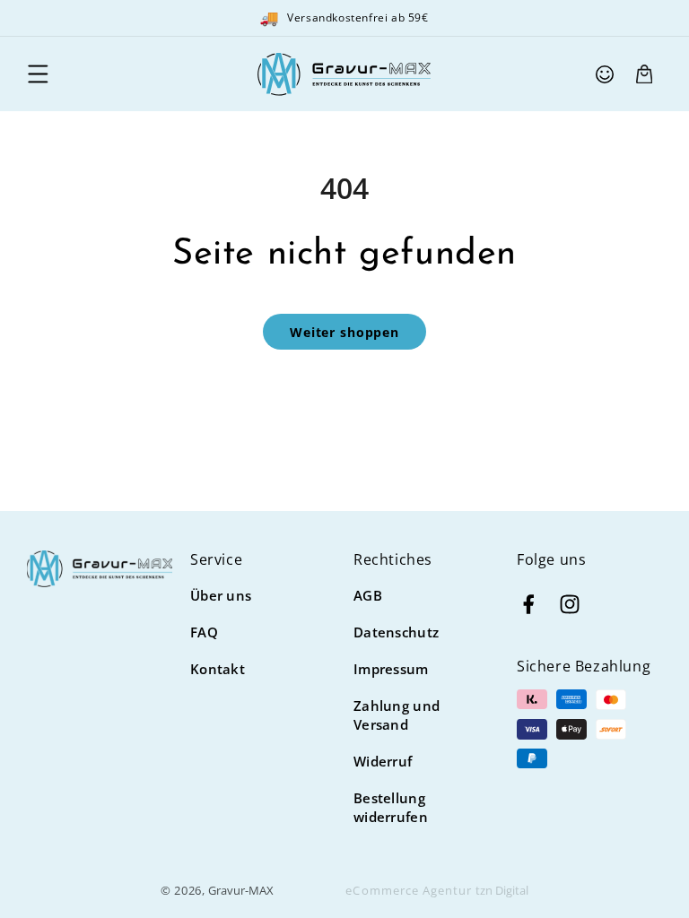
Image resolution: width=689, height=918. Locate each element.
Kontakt (217, 669)
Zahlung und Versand (396, 715)
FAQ (204, 632)
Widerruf (382, 761)
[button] (37, 74)
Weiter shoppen (344, 332)
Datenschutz (396, 632)
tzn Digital (501, 890)
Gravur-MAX (241, 890)
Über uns (220, 595)
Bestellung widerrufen (390, 807)
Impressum (391, 669)
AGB (367, 595)
